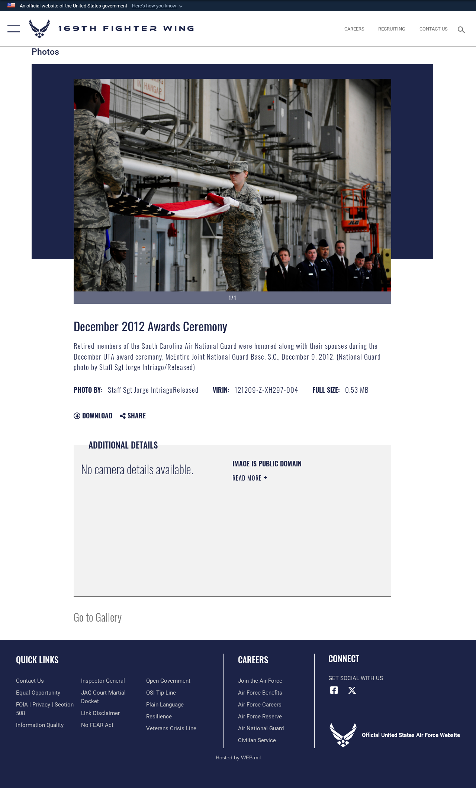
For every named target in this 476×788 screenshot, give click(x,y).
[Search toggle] (462, 29)
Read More (248, 477)
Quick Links (37, 660)
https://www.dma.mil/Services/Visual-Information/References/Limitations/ (277, 551)
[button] (158, 6)
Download (96, 415)
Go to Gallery (98, 617)
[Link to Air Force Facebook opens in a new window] (334, 690)
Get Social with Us (355, 678)
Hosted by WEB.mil (238, 757)
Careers (253, 660)
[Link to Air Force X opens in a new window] (352, 690)
